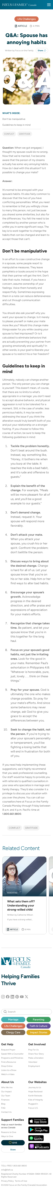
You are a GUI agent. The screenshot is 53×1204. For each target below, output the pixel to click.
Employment (34, 1066)
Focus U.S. (33, 1108)
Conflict (9, 134)
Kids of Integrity (35, 1100)
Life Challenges (27, 18)
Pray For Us (33, 1050)
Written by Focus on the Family (19, 50)
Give (14, 1143)
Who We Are (7, 1087)
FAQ (3, 1108)
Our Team (5, 1095)
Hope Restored (35, 1091)
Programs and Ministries (12, 1058)
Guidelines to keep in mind (16, 124)
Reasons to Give (8, 1132)
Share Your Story (36, 1054)
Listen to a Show (8, 1070)
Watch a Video (7, 1074)
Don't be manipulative (13, 119)
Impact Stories (38, 1032)
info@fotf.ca (7, 1170)
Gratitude (24, 134)
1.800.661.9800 (19, 1166)
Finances (5, 1100)
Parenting (38, 1019)
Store (13, 1149)
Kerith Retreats (35, 1095)
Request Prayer (8, 1050)
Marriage (13, 1019)
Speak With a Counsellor (12, 1054)
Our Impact (6, 1091)
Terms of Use (21, 1181)
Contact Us (6, 1112)
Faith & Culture (38, 1025)
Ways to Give (7, 1136)
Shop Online (7, 1066)
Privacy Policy (7, 1181)
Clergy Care (13, 1032)
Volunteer (32, 1062)
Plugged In (33, 1104)
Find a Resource (8, 1062)
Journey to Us (34, 1087)
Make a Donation (36, 1058)
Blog (3, 1104)
